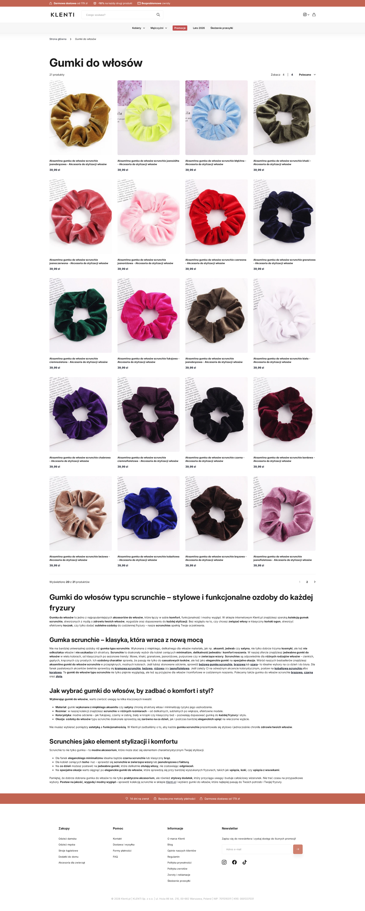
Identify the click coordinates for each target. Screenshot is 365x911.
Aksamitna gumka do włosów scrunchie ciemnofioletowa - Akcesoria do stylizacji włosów (147, 459)
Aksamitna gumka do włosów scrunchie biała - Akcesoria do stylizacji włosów (281, 360)
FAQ (115, 856)
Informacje (175, 828)
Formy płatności (122, 850)
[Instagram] (224, 862)
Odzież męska (67, 844)
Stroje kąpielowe (68, 850)
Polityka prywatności (179, 862)
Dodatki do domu (69, 856)
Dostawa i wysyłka (123, 844)
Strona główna (57, 38)
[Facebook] (234, 862)
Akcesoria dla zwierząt (72, 862)
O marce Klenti (176, 838)
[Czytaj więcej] (306, 14)
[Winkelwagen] (314, 14)
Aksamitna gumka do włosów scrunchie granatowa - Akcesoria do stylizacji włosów (284, 261)
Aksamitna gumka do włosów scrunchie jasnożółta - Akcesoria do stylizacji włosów (148, 162)
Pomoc (118, 828)
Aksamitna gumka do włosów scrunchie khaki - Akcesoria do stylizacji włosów (282, 162)
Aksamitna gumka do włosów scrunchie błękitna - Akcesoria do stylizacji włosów (215, 162)
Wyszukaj (158, 14)
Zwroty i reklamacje (178, 874)
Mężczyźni (157, 27)
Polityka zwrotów (177, 868)
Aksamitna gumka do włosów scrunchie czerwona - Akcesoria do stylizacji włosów (215, 261)
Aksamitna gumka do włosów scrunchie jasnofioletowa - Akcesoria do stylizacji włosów (282, 558)
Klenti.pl (171, 782)
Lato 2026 (199, 27)
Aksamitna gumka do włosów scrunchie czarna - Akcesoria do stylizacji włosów (214, 459)
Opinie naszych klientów (181, 850)
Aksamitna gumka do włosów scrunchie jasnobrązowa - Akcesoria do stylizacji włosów (78, 162)
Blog (170, 844)
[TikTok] (245, 862)
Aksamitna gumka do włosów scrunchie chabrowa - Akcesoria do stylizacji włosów (80, 459)
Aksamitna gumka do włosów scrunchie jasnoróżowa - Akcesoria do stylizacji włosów (145, 261)
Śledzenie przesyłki (221, 27)
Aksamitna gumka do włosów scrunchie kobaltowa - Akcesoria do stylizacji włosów (148, 558)
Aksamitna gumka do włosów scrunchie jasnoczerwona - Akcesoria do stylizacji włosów (78, 261)
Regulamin (173, 856)
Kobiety (136, 27)
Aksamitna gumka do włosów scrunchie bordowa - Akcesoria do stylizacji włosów (284, 459)
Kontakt (117, 838)
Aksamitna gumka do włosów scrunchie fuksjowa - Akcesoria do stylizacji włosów (148, 360)
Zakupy (64, 828)
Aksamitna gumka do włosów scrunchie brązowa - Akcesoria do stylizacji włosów (216, 558)
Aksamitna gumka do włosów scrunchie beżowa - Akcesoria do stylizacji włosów (79, 558)
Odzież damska (67, 838)
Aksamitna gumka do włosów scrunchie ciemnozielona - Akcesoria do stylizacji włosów (78, 360)
